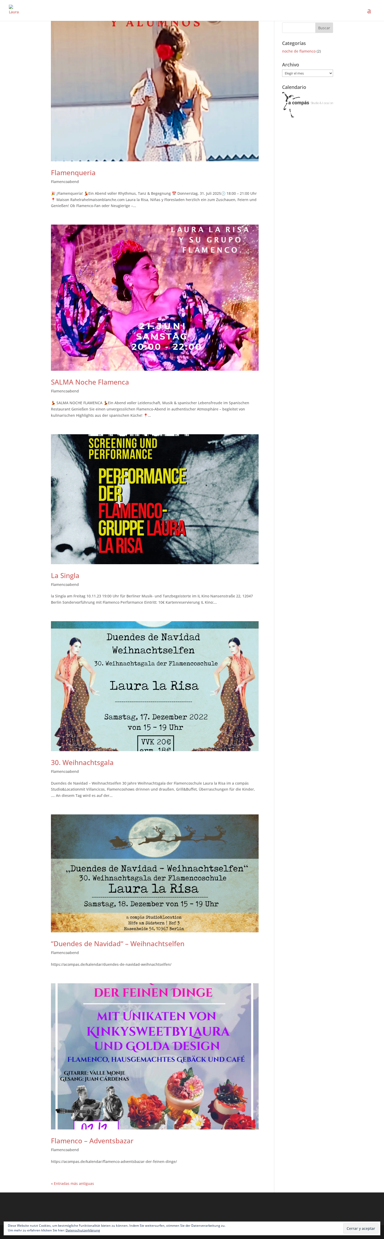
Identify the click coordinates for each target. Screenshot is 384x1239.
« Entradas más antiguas (72, 1183)
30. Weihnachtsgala (82, 762)
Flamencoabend (65, 181)
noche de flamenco (299, 51)
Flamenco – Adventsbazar (92, 1140)
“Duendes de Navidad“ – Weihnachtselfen (117, 943)
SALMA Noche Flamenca (90, 382)
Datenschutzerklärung (83, 1230)
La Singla (65, 575)
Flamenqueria (73, 172)
